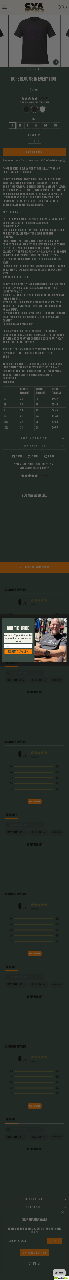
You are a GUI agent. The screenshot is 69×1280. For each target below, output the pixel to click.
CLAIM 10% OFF (18, 651)
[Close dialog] (65, 620)
